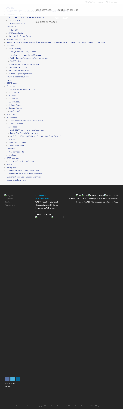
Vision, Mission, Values (17, 142)
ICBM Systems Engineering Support (22, 52)
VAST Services (16, 61)
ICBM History (12, 83)
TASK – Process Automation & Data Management (29, 58)
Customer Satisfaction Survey (20, 36)
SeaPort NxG (15, 111)
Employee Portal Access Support (21, 161)
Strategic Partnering (16, 105)
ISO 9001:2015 (14, 99)
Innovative (10, 46)
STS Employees (111, 2)
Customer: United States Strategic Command (24, 177)
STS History (13, 139)
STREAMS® (13, 30)
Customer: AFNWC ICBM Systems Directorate (24, 174)
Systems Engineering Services (20, 74)
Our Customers (14, 92)
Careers (100, 2)
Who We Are (90, 2)
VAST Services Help (16, 152)
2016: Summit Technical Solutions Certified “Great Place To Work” (35, 136)
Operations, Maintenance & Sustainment (24, 64)
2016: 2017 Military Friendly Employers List (26, 130)
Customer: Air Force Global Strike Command (24, 171)
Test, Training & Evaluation (19, 71)
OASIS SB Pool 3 (15, 49)
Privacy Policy (12, 167)
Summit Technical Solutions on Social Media (26, 121)
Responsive (11, 27)
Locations (12, 155)
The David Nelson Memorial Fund (22, 89)
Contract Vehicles (15, 108)
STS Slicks (11, 114)
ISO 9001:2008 (14, 102)
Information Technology (18, 67)
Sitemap (10, 164)
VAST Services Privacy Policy (18, 77)
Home (9, 80)
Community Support (16, 146)
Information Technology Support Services (25, 55)
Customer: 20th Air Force (16, 180)
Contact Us (11, 149)
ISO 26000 (13, 96)
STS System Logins (16, 33)
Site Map (7, 386)
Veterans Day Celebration (16, 39)
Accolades (13, 127)
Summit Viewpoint (16, 124)
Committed (11, 86)
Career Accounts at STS (19, 24)
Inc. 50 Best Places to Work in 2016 (24, 133)
